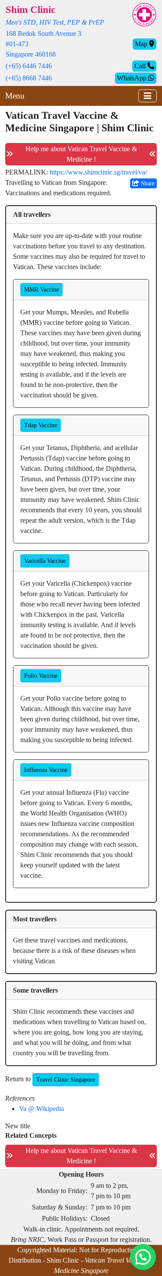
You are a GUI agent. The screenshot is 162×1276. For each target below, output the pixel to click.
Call (140, 66)
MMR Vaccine (41, 289)
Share (147, 183)
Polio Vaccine (40, 676)
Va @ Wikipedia (41, 1108)
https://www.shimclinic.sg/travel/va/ (98, 172)
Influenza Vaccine (45, 770)
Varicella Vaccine (45, 561)
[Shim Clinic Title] (144, 14)
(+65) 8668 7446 (29, 78)
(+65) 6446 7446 (29, 66)
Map (142, 44)
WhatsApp (132, 78)
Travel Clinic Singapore (65, 1079)
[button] (143, 1257)
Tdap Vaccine (40, 425)
